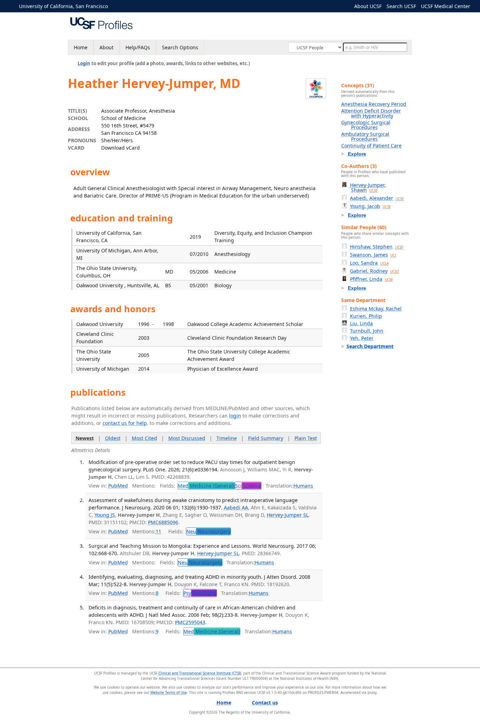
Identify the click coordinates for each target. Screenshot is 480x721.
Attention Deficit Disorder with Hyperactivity (371, 113)
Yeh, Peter (362, 338)
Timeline (226, 438)
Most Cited (144, 438)
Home (80, 47)
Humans (303, 485)
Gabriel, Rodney (374, 271)
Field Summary (265, 438)
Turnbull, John (366, 330)
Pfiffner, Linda (371, 279)
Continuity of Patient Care (371, 145)
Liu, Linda (361, 323)
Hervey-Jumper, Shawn (368, 187)
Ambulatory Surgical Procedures (365, 136)
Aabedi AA (236, 507)
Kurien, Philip (366, 316)
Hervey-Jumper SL (288, 515)
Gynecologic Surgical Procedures (365, 125)
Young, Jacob (370, 206)
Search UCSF (401, 6)
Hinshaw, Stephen (376, 246)
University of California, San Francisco (63, 6)
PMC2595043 (190, 622)
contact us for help (125, 423)
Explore (357, 154)
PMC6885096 (163, 522)
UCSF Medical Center (445, 6)
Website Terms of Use (168, 692)
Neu (208, 531)
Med (206, 485)
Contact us (265, 702)
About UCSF (368, 6)
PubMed (118, 485)
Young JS (105, 515)
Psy (199, 593)
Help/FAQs (137, 47)
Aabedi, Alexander (377, 198)
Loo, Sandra (369, 262)
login (235, 415)
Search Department (370, 346)
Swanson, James (373, 254)
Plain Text (305, 438)
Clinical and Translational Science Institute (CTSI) (199, 673)
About (106, 47)
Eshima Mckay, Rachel (376, 308)
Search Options (180, 47)
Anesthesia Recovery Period (373, 104)
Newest (85, 438)
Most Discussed (186, 438)
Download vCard (120, 147)
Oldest (113, 438)
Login (84, 63)
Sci (248, 485)
